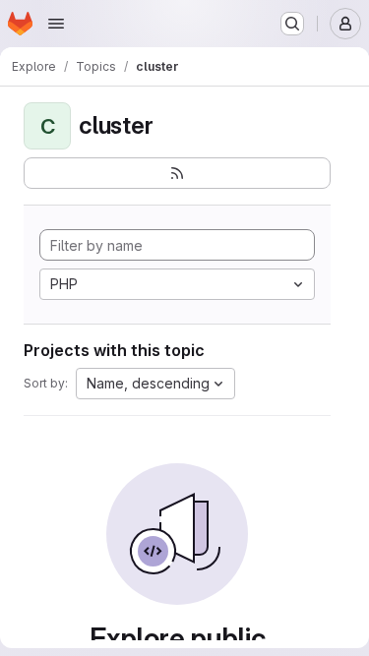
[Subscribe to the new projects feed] (177, 173)
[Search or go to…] (292, 23)
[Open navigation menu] (56, 23)
